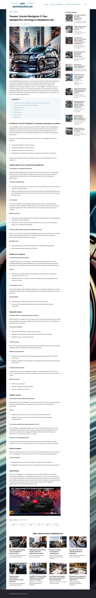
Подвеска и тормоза (19, 107)
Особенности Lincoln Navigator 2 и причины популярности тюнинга (31, 103)
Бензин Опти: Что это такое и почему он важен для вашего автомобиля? (79, 76)
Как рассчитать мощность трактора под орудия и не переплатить (77, 577)
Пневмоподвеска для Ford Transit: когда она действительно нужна (37, 551)
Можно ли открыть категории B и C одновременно (55, 551)
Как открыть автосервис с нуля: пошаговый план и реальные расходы (57, 577)
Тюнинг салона (18, 112)
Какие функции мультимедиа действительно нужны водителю (16, 578)
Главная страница (13, 11)
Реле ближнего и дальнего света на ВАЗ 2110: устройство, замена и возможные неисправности (80, 40)
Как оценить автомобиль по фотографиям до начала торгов (17, 551)
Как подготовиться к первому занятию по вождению (75, 551)
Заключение (17, 117)
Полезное (46, 4)
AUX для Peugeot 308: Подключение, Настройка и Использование (79, 54)
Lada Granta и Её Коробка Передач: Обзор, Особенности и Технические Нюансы (79, 117)
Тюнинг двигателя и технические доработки (26, 105)
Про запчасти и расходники (72, 4)
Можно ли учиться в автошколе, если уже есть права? (79, 130)
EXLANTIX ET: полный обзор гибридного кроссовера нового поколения (37, 577)
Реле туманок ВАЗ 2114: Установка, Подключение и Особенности (80, 17)
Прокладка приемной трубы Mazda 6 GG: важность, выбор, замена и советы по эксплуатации (79, 104)
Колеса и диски (18, 114)
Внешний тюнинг (18, 110)
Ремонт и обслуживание (57, 4)
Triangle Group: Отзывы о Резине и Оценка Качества (80, 28)
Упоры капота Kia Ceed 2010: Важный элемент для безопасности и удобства (80, 91)
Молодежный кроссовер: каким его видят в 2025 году (79, 66)
